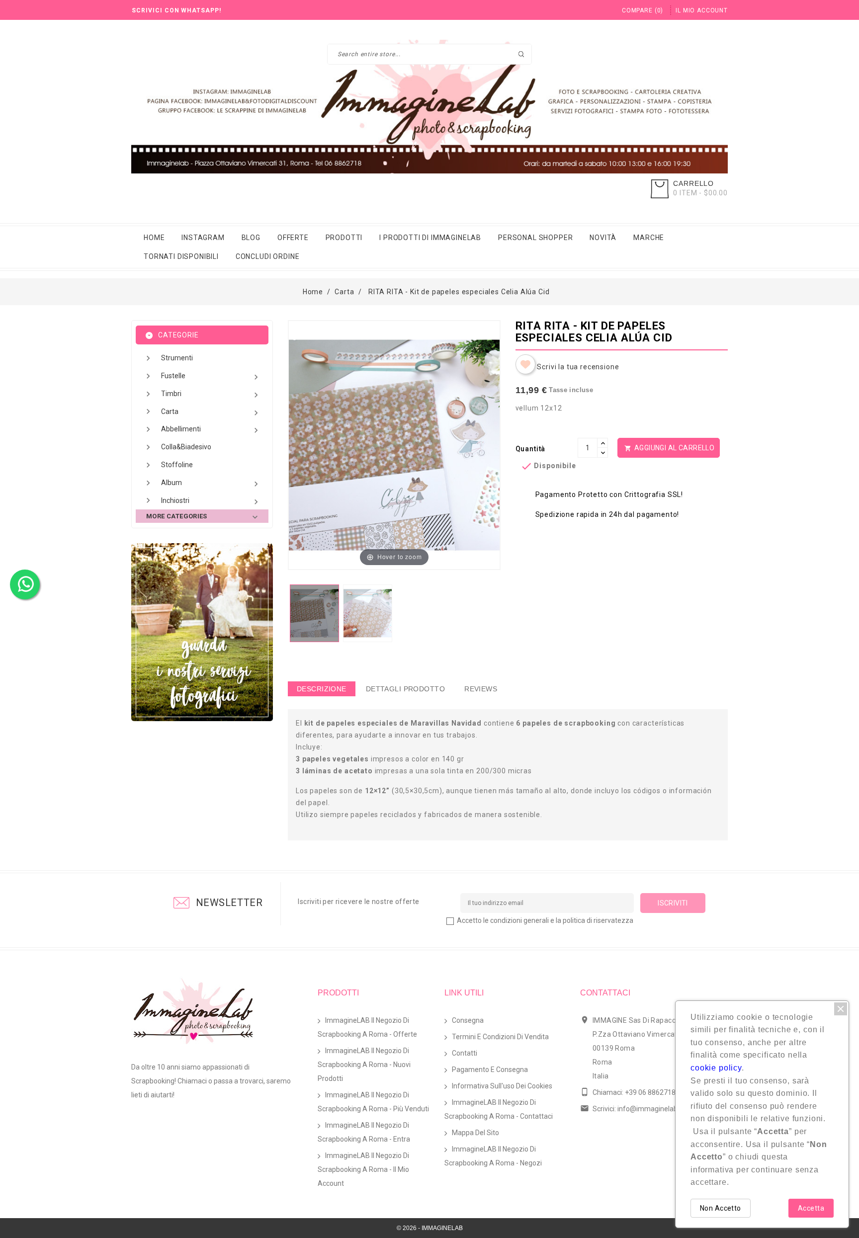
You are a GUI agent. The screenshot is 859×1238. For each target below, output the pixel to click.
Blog (251, 238)
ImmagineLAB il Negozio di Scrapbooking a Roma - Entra (364, 1132)
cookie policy (716, 1068)
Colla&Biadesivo (186, 447)
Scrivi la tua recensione (578, 367)
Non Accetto (720, 1208)
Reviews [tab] (480, 689)
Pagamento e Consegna (490, 1069)
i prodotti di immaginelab (430, 238)
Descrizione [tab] (321, 689)
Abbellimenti (211, 430)
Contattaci (605, 993)
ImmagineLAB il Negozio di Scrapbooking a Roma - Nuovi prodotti (364, 1064)
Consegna (468, 1020)
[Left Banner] (202, 632)
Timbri (211, 395)
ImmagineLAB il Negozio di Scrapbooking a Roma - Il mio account (363, 1169)
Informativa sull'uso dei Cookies (502, 1086)
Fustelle (211, 377)
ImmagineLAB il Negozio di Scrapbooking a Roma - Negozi (493, 1156)
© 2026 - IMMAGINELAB (430, 1228)
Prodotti (344, 238)
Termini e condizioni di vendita (500, 1037)
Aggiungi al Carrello (669, 448)
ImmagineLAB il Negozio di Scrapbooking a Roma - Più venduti (373, 1102)
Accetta (811, 1208)
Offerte (293, 238)
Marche (648, 238)
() (642, 10)
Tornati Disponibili (181, 256)
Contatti (464, 1053)
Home (154, 238)
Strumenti (177, 358)
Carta (211, 413)
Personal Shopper (535, 238)
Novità (603, 238)
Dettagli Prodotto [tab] (405, 689)
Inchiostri (211, 501)
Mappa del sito (475, 1133)
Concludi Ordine (268, 256)
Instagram (203, 238)
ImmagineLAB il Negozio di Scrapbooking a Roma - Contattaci (498, 1109)
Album (211, 484)
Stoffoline (177, 465)
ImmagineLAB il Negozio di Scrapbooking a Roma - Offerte (367, 1027)
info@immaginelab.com (655, 1109)
